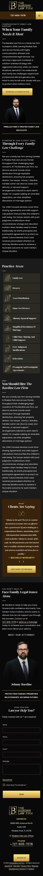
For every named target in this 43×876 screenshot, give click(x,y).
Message (6, 761)
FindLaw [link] (31, 869)
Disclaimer (7, 780)
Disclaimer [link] (8, 866)
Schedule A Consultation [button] (17, 92)
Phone (5, 737)
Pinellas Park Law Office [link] (23, 835)
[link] (21, 6)
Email (5, 749)
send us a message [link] (28, 622)
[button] (39, 15)
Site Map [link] (17, 866)
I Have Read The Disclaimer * (16, 785)
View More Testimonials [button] (21, 569)
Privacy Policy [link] (26, 866)
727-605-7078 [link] (18, 15)
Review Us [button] (21, 858)
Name (5, 725)
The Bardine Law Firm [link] (17, 863)
